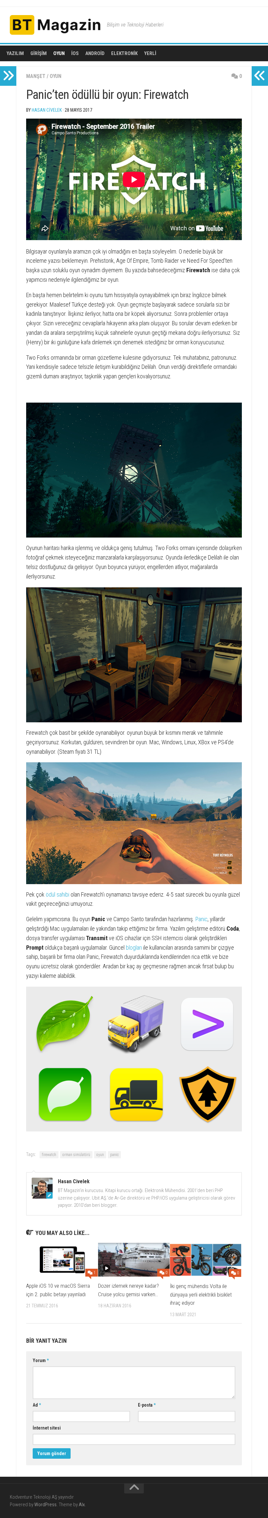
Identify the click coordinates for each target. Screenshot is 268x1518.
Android (95, 53)
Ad (37, 1405)
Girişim (38, 53)
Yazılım (15, 53)
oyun (100, 1154)
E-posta (147, 1405)
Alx (82, 1505)
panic (114, 1154)
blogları (134, 947)
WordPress (45, 1505)
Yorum (41, 1360)
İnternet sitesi (47, 1428)
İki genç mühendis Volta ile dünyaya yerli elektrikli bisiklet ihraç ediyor (201, 1294)
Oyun (59, 53)
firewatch (49, 1154)
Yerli (150, 53)
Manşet (35, 76)
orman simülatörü (76, 1154)
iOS (75, 53)
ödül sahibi (57, 894)
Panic (201, 919)
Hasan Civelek (47, 110)
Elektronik (124, 53)
